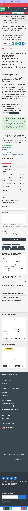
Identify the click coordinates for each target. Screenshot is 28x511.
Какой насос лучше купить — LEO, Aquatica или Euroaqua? (11, 277)
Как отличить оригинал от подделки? (13, 285)
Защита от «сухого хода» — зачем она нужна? (13, 281)
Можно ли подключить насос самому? (13, 297)
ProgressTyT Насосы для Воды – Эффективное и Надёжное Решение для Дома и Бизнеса (14, 454)
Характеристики (6, 162)
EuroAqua (23, 16)
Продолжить (13, 239)
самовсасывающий (6, 246)
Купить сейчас (18, 1)
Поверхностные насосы (12, 16)
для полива (21, 246)
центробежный (16, 244)
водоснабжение (20, 248)
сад (3, 248)
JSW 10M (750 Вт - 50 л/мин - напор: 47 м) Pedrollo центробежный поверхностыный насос (6, 331)
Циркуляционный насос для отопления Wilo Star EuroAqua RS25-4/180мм (8, 360)
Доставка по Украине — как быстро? (12, 293)
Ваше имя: (5, 206)
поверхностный (7, 244)
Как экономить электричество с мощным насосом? (11, 301)
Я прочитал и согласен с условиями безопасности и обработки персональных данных (14, 504)
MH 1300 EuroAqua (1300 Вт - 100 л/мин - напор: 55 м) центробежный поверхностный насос (19, 331)
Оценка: (4, 231)
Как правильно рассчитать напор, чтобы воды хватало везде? (11, 254)
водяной (14, 246)
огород (7, 248)
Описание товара (7, 48)
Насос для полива (18, 458)
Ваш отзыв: (5, 212)
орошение (13, 248)
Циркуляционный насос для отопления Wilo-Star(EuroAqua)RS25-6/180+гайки (20, 360)
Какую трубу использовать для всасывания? (11, 289)
